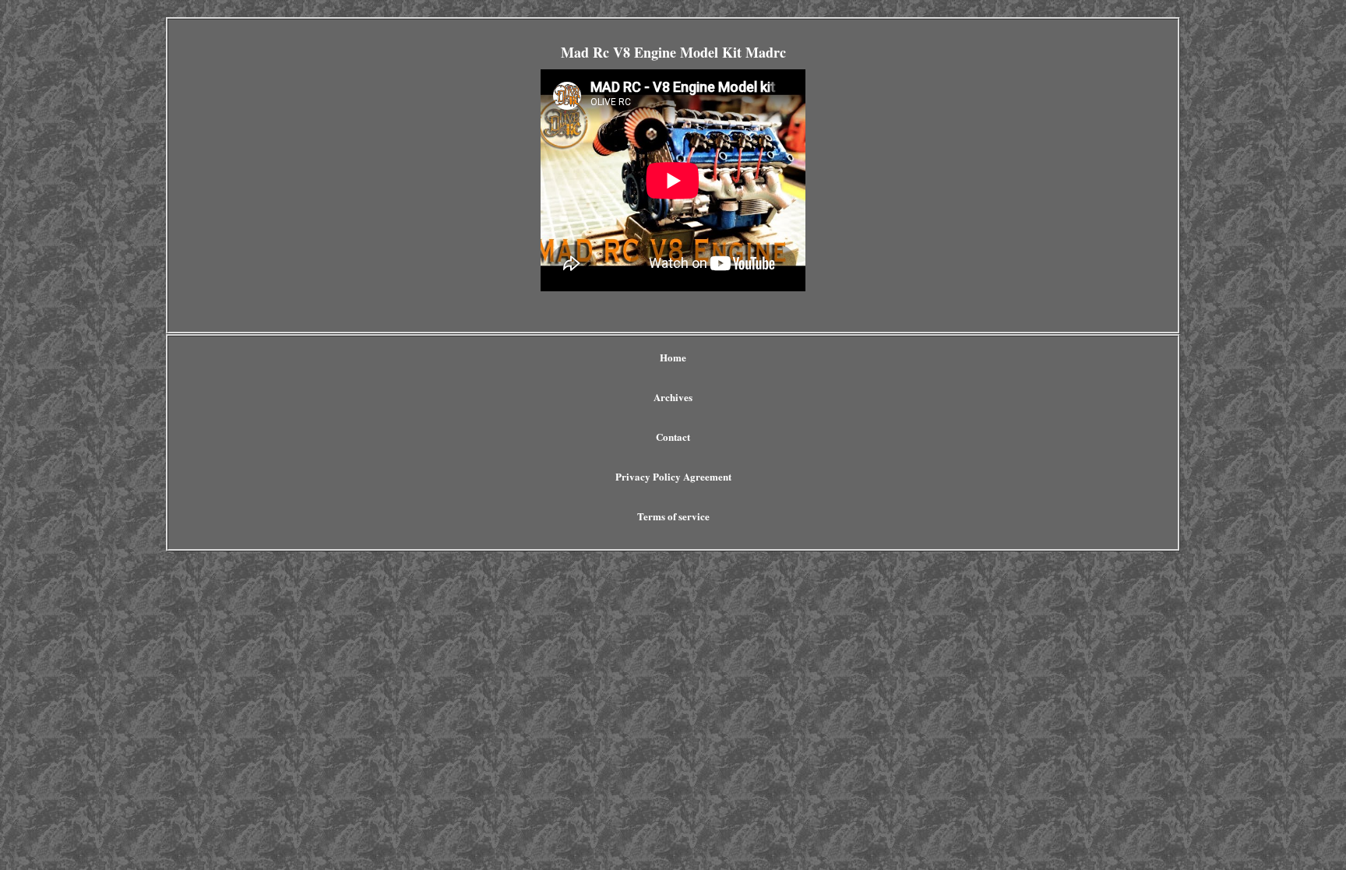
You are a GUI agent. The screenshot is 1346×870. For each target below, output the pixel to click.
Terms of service (673, 516)
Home (673, 357)
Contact (673, 436)
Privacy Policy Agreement (673, 476)
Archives (673, 396)
